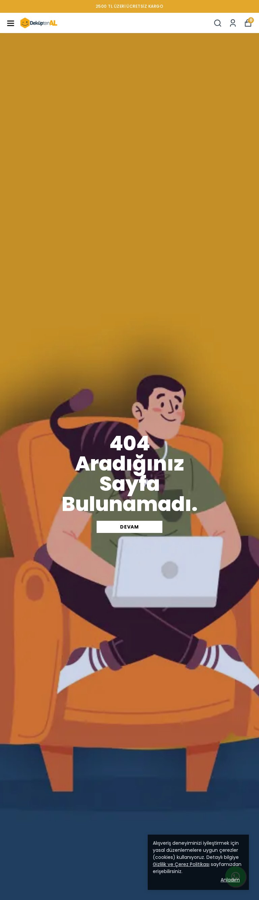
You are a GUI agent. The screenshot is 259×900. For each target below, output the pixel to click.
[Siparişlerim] (233, 23)
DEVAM (129, 526)
